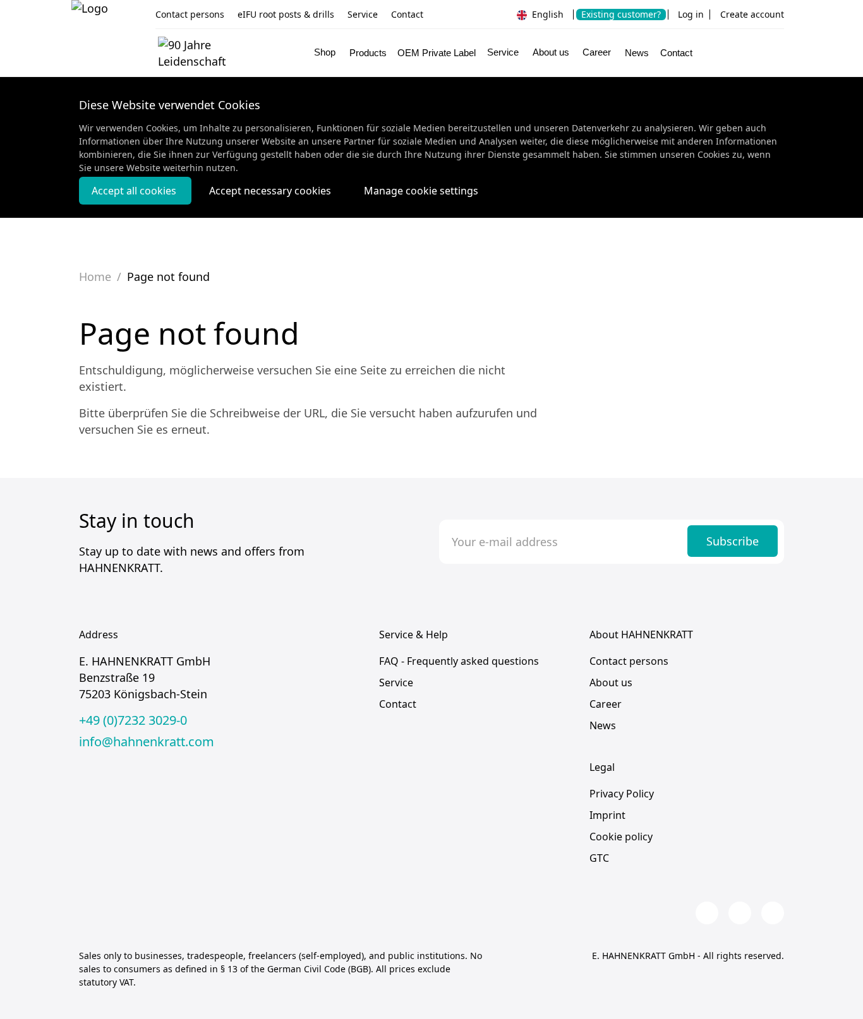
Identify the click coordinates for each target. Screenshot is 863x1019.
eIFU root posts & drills (286, 14)
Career (605, 704)
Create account (752, 14)
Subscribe (732, 541)
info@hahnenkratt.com (146, 742)
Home (95, 276)
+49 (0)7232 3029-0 (133, 720)
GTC (599, 858)
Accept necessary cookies (271, 191)
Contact (407, 14)
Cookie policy (621, 836)
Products (368, 53)
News (637, 53)
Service (362, 14)
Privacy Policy (621, 794)
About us (610, 682)
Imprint (607, 815)
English (546, 14)
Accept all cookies (135, 191)
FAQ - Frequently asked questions (459, 661)
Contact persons (189, 14)
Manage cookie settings (421, 191)
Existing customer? (621, 14)
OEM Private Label (436, 53)
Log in (691, 14)
